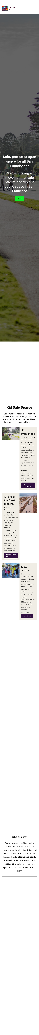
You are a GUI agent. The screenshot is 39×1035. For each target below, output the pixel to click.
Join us (19, 198)
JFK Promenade (27, 485)
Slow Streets (27, 616)
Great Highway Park (11, 555)
